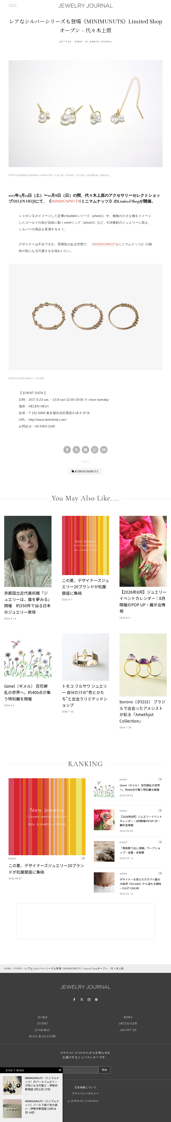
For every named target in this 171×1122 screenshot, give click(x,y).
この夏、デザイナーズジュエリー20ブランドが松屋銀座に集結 (85, 586)
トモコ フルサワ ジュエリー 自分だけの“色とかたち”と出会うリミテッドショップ (84, 695)
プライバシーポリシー (85, 1093)
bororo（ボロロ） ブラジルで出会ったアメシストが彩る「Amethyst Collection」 (142, 711)
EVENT (79, 41)
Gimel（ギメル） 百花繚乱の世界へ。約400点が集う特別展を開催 (27, 692)
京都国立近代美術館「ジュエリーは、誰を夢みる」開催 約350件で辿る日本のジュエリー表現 (27, 602)
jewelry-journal (100, 41)
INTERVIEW (128, 1023)
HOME (7, 968)
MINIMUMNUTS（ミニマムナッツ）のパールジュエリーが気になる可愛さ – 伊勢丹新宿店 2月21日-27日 (42, 1083)
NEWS (123, 873)
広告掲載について (85, 1087)
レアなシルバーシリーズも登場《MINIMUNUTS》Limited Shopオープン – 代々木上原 (74, 968)
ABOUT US (128, 1030)
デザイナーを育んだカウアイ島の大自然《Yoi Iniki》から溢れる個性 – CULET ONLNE (140, 883)
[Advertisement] (85, 921)
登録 (104, 1069)
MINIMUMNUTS (65, 201)
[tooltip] (67, 449)
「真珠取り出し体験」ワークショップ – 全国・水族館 (140, 850)
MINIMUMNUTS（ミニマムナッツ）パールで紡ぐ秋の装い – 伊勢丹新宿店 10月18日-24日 (42, 1106)
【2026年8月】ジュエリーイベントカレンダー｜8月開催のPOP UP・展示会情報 (142, 601)
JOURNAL (42, 1030)
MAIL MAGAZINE (42, 1036)
